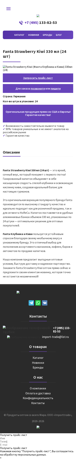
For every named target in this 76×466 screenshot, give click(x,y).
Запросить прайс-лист (38, 78)
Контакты (38, 403)
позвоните (38, 88)
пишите (56, 88)
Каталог (19, 34)
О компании (38, 388)
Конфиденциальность (38, 398)
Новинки (33, 34)
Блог (59, 34)
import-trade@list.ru (55, 337)
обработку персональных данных (25, 454)
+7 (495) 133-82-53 (61, 329)
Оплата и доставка (38, 393)
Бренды (47, 34)
